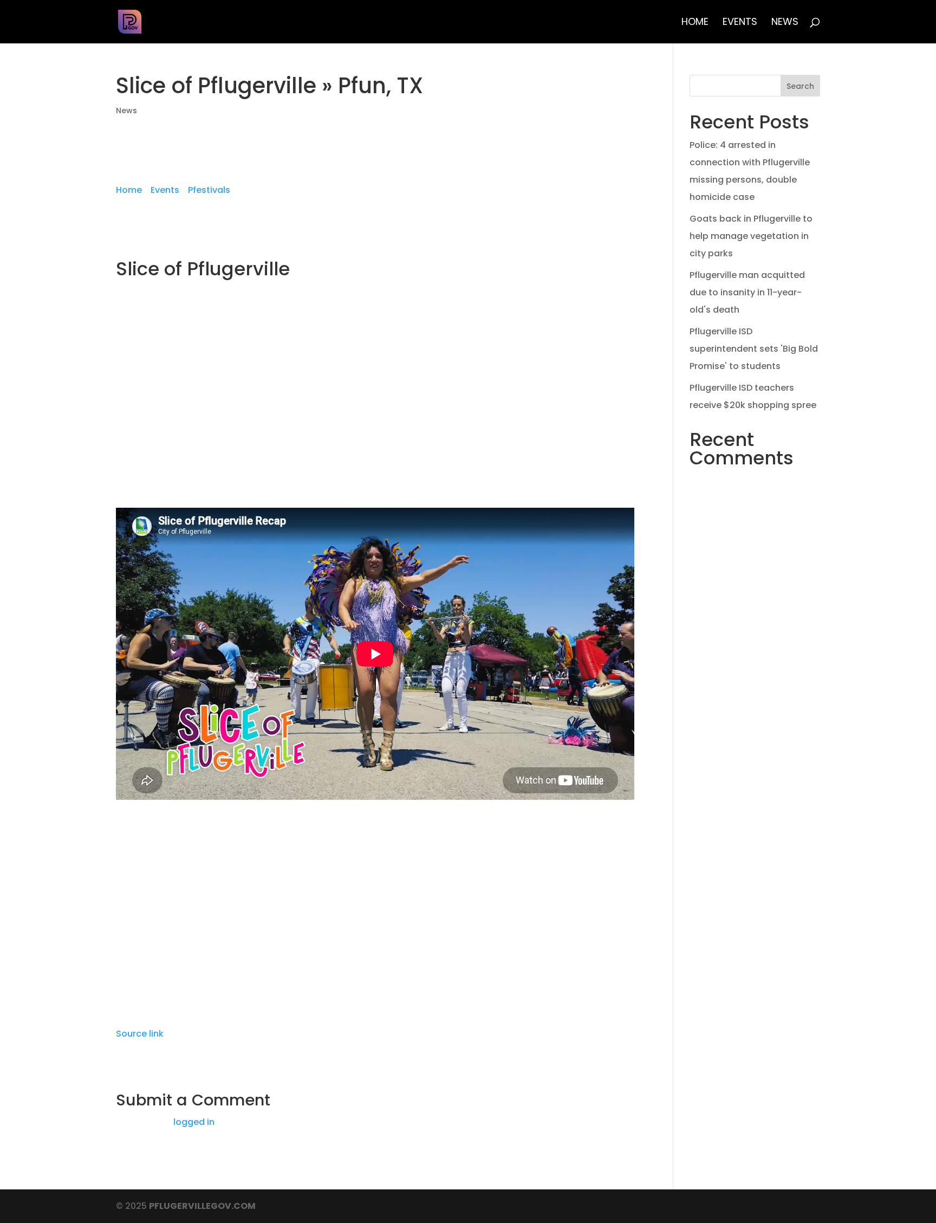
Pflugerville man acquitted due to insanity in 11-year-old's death (747, 292)
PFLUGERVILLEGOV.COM (202, 1206)
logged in (193, 1122)
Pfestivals (209, 190)
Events (740, 23)
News (784, 23)
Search (800, 86)
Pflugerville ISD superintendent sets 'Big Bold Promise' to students (754, 348)
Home (694, 23)
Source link (140, 1033)
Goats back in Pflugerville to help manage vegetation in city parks (751, 236)
